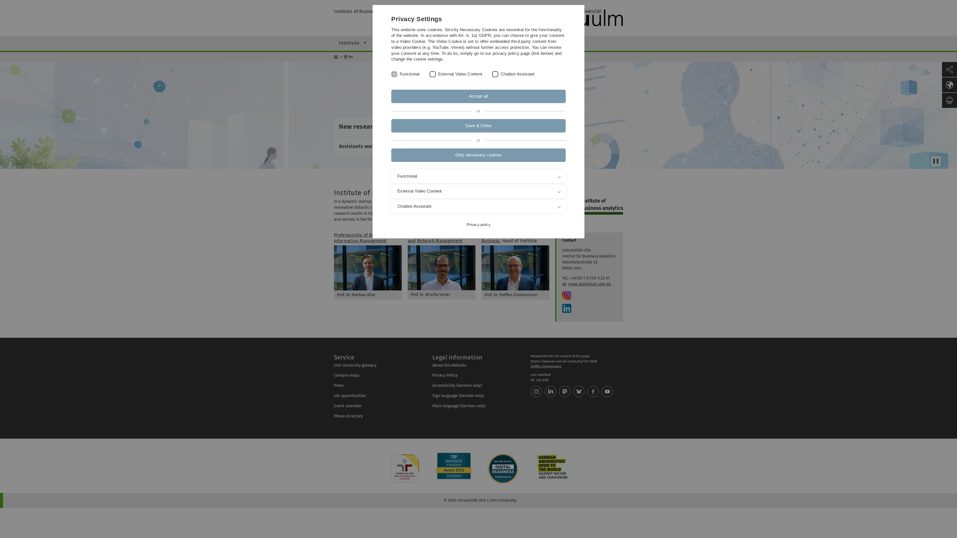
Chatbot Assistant (518, 74)
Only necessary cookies (478, 155)
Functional (410, 74)
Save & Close (478, 125)
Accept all (478, 96)
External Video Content (460, 74)
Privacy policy (478, 224)
